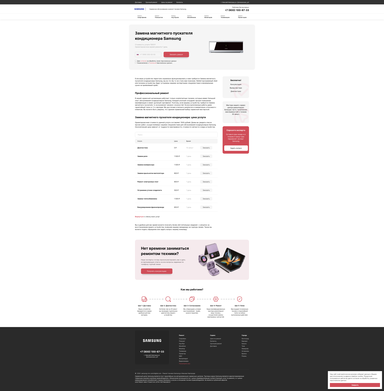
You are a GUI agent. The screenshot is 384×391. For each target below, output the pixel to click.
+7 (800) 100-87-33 (237, 10)
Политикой (152, 63)
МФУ (180, 356)
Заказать (206, 148)
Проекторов (242, 16)
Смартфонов (142, 16)
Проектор (182, 353)
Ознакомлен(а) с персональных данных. (155, 63)
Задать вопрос (236, 148)
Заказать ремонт (176, 54)
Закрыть (355, 385)
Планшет (182, 341)
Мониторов (208, 16)
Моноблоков (191, 16)
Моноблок (182, 346)
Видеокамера (183, 361)
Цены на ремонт (166, 2)
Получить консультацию (156, 271)
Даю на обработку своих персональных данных (156, 61)
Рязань (244, 356)
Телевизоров (225, 16)
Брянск (244, 353)
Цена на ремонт (215, 338)
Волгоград (245, 338)
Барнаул (244, 341)
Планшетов (159, 16)
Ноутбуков (175, 16)
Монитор (182, 348)
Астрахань (245, 351)
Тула (243, 346)
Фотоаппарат (183, 358)
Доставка (138, 2)
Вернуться (139, 217)
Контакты (179, 2)
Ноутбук (182, 343)
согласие (143, 61)
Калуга (244, 343)
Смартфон (182, 338)
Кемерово (245, 348)
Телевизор (182, 351)
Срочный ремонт (151, 2)
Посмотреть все (184, 363)
